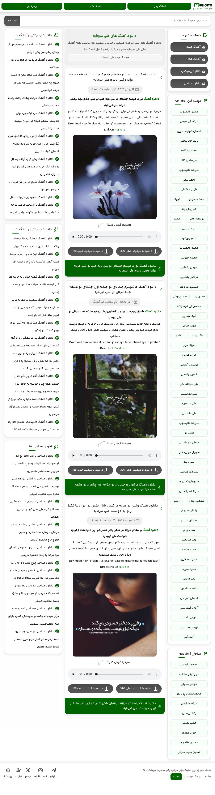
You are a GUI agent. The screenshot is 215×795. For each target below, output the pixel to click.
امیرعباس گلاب (189, 160)
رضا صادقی (189, 540)
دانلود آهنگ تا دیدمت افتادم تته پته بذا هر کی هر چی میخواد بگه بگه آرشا (33, 426)
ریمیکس (32, 6)
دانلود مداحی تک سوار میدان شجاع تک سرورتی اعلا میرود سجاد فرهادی (34, 574)
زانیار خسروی (189, 510)
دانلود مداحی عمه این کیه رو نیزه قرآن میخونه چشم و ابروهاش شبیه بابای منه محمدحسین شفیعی (33, 616)
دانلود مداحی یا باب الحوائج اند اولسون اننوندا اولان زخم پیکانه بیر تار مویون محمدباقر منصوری (35, 464)
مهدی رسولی (189, 684)
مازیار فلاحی (189, 326)
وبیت (176, 776)
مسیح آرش (180, 296)
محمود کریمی (189, 664)
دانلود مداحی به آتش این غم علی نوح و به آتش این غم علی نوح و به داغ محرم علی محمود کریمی (35, 486)
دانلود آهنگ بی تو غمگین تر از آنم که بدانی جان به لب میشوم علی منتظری (34, 342)
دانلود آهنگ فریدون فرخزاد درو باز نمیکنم (35, 64)
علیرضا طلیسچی (189, 170)
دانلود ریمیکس (191, 71)
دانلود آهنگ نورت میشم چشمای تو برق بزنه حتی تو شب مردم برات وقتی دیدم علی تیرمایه (113, 77)
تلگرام (54, 776)
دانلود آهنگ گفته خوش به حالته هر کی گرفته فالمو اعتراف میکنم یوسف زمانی (34, 285)
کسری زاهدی (189, 374)
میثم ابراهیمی (189, 121)
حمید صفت (189, 549)
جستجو (12, 20)
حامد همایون (189, 588)
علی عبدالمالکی (189, 384)
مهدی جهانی (189, 258)
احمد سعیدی (197, 199)
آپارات (18, 776)
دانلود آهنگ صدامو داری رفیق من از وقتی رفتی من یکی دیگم (33, 48)
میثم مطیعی (189, 703)
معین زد (200, 296)
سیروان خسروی (189, 481)
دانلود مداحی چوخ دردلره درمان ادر (32, 563)
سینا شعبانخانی (189, 491)
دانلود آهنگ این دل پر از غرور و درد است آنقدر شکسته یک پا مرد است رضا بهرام (34, 262)
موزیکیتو (203, 6)
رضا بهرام (189, 530)
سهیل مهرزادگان (189, 452)
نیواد (176, 199)
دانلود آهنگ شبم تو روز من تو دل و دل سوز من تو (34, 186)
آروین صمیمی (189, 627)
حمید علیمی (189, 723)
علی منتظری (189, 403)
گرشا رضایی (189, 316)
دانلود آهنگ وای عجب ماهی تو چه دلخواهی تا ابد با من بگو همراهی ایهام (34, 209)
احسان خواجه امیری (189, 131)
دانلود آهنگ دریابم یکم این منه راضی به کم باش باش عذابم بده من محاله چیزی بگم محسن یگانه (36, 361)
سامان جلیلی (189, 520)
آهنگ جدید (159, 6)
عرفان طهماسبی (189, 442)
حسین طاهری (189, 742)
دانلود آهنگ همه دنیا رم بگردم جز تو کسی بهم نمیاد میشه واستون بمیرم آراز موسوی (33, 407)
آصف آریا (189, 637)
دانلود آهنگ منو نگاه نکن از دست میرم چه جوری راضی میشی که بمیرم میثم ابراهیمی (35, 83)
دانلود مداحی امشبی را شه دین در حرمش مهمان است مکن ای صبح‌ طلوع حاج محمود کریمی (35, 532)
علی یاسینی (189, 413)
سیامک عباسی (189, 472)
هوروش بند (189, 209)
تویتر (28, 776)
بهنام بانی (188, 579)
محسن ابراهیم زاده (189, 306)
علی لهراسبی (189, 394)
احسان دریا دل (189, 598)
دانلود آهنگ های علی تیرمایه (114, 36)
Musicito (119, 130)
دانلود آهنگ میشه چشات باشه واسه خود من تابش (33, 102)
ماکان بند (197, 335)
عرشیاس (189, 433)
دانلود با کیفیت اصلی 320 (136, 251)
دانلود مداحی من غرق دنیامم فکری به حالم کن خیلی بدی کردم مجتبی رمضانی (34, 509)
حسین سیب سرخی (189, 752)
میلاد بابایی (189, 228)
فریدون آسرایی (189, 365)
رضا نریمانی (189, 713)
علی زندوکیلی (189, 189)
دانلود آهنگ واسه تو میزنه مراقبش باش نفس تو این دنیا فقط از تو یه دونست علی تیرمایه (113, 508)
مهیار (177, 219)
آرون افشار (189, 617)
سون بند (189, 462)
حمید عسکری (189, 559)
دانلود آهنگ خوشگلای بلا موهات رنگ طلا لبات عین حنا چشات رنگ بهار (35, 242)
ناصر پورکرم (189, 238)
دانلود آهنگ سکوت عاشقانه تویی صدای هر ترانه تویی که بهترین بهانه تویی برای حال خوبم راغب (35, 308)
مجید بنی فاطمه (189, 674)
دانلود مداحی (192, 83)
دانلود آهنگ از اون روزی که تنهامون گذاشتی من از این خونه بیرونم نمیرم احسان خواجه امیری (33, 144)
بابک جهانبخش (189, 141)
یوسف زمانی (197, 219)
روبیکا (8, 776)
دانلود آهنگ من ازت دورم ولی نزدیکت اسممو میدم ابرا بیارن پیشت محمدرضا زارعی (36, 121)
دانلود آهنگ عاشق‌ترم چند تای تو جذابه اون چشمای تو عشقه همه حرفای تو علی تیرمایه (113, 289)
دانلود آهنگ (151, 99)
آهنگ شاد (95, 6)
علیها (178, 335)
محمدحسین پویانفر (189, 694)
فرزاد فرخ (189, 345)
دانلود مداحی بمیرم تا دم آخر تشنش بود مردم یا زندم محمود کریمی (34, 551)
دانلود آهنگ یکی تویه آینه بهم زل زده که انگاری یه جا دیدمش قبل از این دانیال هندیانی (35, 167)
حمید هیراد (189, 569)
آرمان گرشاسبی (189, 608)
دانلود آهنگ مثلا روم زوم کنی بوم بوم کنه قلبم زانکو (34, 327)
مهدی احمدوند (189, 112)
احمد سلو (189, 180)
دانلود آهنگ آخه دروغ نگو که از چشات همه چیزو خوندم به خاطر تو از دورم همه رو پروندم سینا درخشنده (36, 384)
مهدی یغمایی (189, 267)
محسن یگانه (189, 150)
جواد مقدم (189, 733)
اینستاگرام (40, 776)
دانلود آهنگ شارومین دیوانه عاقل (32, 197)
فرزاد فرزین (189, 355)
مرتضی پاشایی (189, 277)
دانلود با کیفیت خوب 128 (88, 251)
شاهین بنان (196, 501)
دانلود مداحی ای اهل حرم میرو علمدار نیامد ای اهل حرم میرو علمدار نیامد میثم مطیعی (36, 639)
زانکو (177, 501)
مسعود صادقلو (189, 287)
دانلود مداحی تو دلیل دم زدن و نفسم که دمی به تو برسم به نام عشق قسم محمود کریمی (35, 593)
